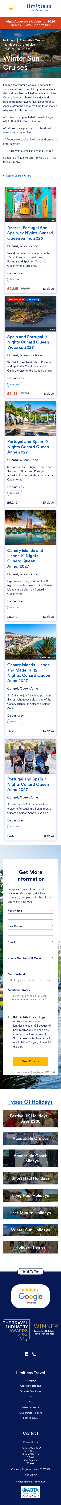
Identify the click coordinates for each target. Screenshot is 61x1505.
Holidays (9, 40)
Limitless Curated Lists (20, 45)
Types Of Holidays (30, 1101)
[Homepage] (39, 8)
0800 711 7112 (47, 157)
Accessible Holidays (30, 1385)
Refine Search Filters (18, 175)
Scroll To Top (30, 1271)
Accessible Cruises (32, 40)
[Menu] (11, 8)
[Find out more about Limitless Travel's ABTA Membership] (30, 1493)
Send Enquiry (30, 1061)
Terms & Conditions (30, 1391)
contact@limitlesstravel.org (30, 1481)
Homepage (30, 1380)
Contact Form (30, 1441)
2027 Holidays (30, 1418)
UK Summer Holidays (30, 1412)
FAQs (30, 1401)
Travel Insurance (30, 1407)
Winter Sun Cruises (17, 49)
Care (30, 1396)
